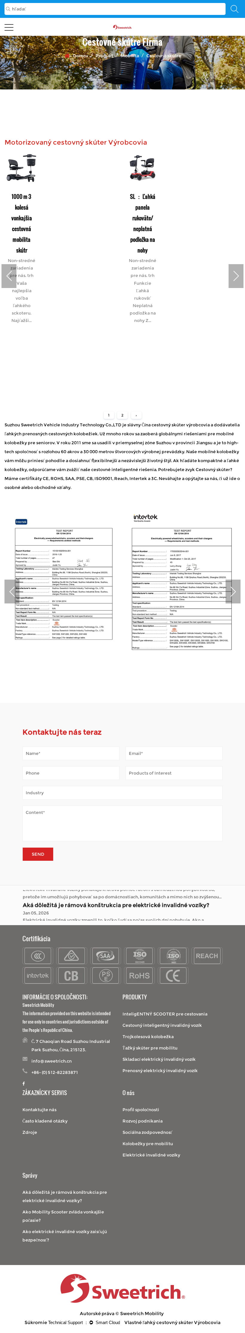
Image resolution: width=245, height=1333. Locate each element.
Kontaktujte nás (39, 1109)
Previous (8, 276)
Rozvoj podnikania (142, 1121)
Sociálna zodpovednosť (147, 1132)
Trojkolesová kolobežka (148, 1036)
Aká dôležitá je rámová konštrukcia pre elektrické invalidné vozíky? (116, 894)
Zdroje (29, 1132)
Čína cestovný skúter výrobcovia (176, 425)
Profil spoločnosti (140, 1109)
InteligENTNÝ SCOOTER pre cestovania (164, 1014)
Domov (80, 55)
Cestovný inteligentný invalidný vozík (162, 1025)
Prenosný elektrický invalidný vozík (160, 1070)
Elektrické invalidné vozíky (151, 1155)
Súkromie (35, 1322)
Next (236, 276)
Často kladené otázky (45, 1121)
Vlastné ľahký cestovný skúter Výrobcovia (172, 1322)
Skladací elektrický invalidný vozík (159, 1059)
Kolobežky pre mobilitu (147, 1143)
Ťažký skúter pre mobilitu (149, 1048)
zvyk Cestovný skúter (207, 469)
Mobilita (130, 55)
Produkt (104, 55)
